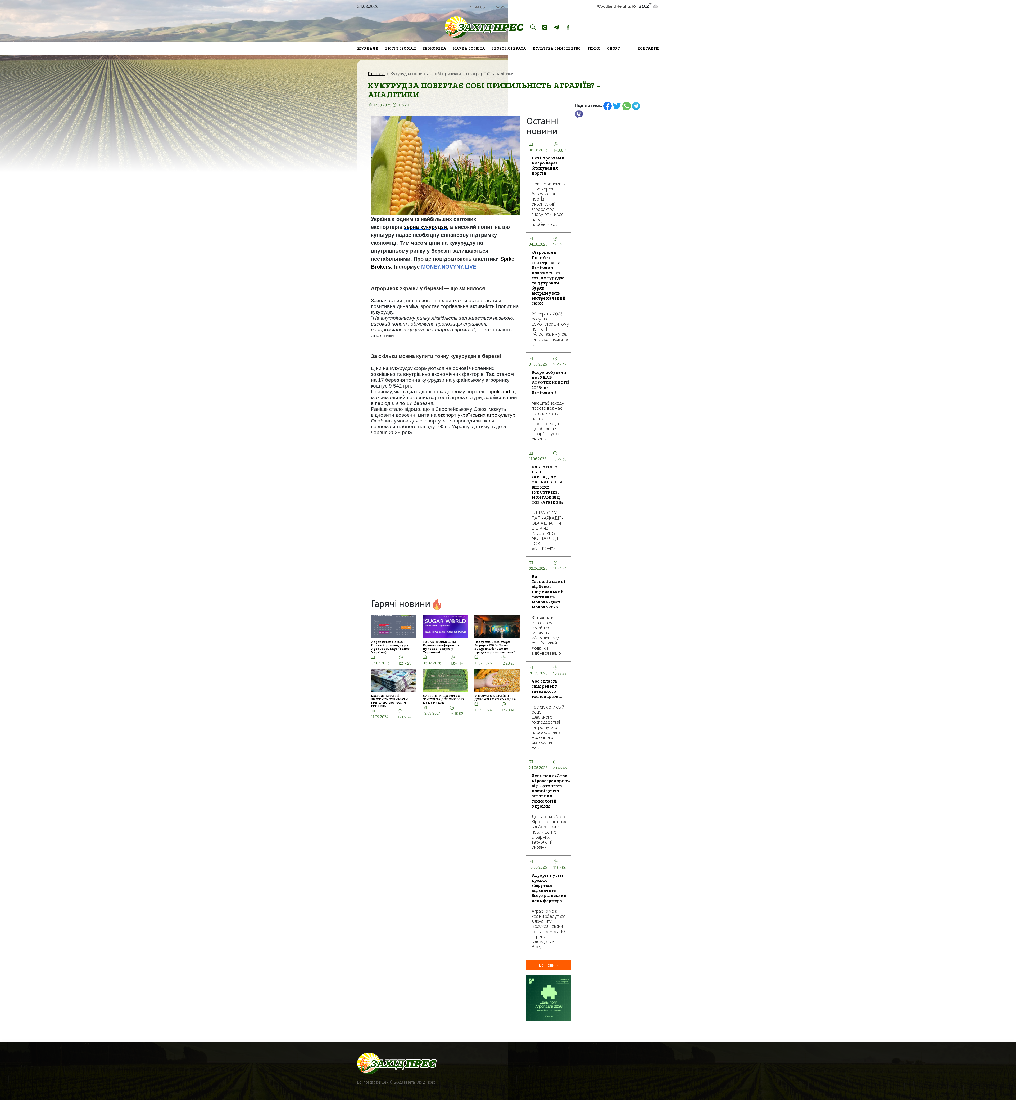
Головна (376, 74)
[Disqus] (445, 524)
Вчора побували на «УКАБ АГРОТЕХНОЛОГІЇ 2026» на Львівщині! (550, 382)
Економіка (434, 48)
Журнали (368, 48)
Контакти (648, 48)
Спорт (613, 48)
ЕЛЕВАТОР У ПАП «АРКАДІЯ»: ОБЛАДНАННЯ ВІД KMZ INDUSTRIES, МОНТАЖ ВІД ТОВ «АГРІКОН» (547, 485)
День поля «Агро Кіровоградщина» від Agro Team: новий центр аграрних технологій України (551, 791)
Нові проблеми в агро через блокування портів (548, 166)
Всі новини (549, 965)
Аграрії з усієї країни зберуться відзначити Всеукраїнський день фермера (549, 888)
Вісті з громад (400, 48)
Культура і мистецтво (557, 48)
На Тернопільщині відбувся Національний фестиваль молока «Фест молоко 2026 (548, 591)
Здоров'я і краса (509, 48)
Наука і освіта (469, 48)
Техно (594, 48)
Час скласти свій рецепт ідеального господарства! (547, 689)
